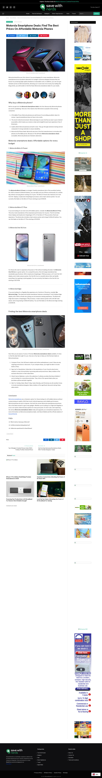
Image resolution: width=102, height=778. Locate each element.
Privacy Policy (38, 772)
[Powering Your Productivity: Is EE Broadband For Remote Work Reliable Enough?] (20, 489)
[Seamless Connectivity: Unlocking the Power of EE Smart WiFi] (51, 467)
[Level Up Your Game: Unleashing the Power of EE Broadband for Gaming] (51, 489)
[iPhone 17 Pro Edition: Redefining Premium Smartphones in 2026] (20, 467)
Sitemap (65, 772)
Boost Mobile (13, 17)
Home (27, 13)
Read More (8, 764)
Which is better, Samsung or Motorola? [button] (20, 422)
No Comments (19, 21)
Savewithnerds (13, 414)
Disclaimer (70, 757)
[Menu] (3, 13)
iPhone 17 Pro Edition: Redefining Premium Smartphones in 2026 (18, 477)
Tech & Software (37, 13)
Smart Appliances (57, 13)
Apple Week (40, 764)
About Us (70, 752)
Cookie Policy (57, 772)
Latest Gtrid (10, 433)
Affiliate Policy (48, 772)
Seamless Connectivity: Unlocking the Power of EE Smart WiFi (51, 477)
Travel (74, 13)
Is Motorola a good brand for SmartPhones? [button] (21, 428)
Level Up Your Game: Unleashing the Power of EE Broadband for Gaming (50, 500)
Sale (68, 13)
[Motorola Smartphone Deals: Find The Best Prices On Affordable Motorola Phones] (35, 55)
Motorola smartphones (15, 399)
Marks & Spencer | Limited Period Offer (31, 1)
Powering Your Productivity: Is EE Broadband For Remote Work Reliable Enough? (19, 500)
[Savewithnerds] (51, 7)
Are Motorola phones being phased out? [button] (20, 425)
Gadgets (47, 13)
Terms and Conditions (73, 760)
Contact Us (71, 755)
